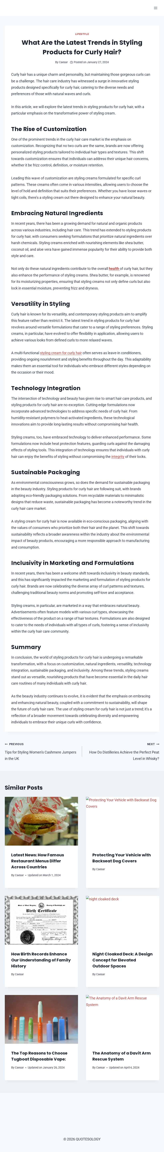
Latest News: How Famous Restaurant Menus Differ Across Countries (37, 861)
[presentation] (41, 821)
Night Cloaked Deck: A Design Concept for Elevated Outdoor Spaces (122, 960)
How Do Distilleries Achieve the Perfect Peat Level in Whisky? (124, 751)
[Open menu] (155, 8)
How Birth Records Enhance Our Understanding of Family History (41, 960)
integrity (117, 456)
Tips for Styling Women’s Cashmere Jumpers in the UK (40, 751)
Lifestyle (82, 34)
